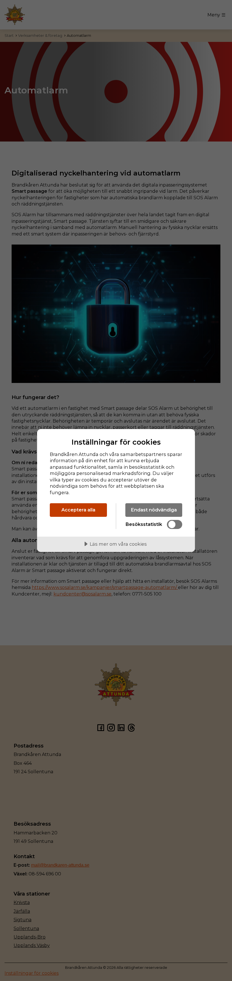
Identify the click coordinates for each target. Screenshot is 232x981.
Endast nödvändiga (154, 510)
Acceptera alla (78, 510)
